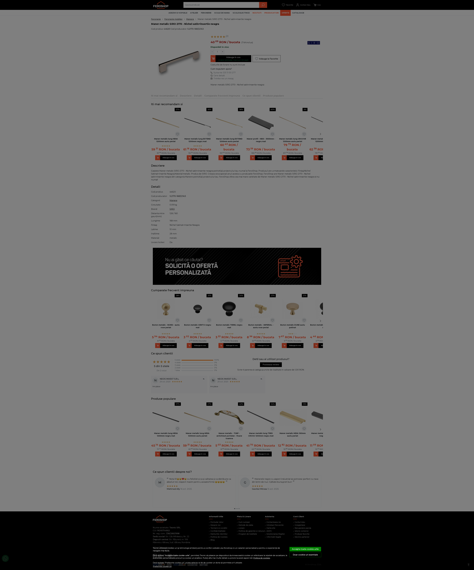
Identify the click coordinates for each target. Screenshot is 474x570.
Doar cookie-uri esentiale (305, 555)
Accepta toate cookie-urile (305, 549)
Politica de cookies (261, 558)
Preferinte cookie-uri (162, 566)
